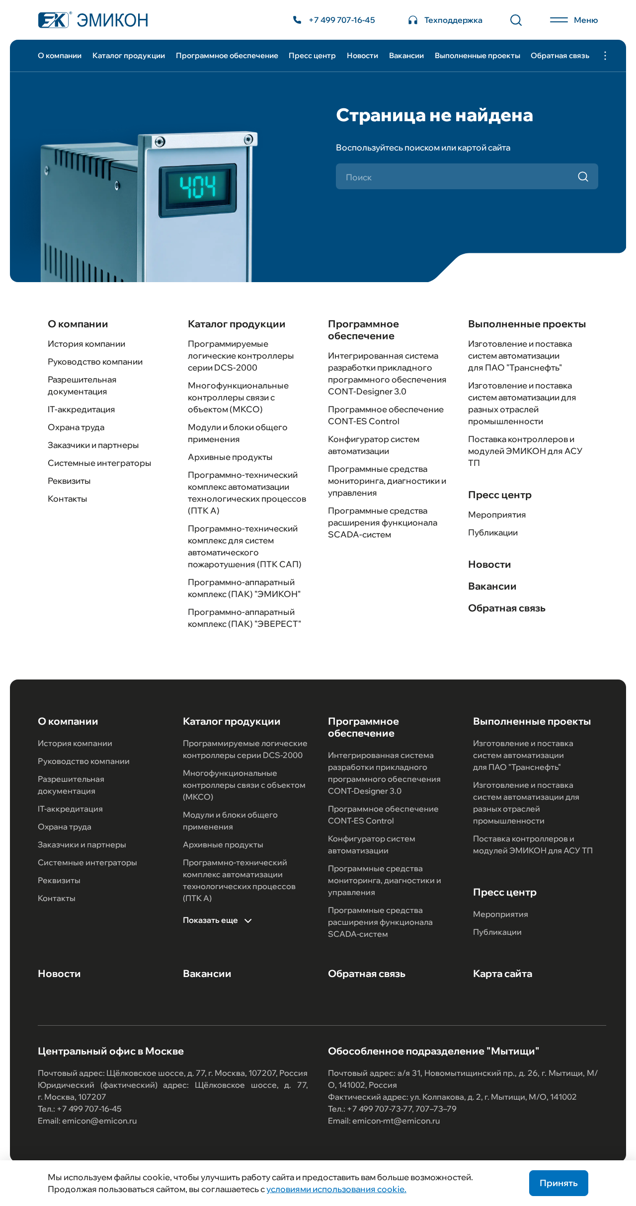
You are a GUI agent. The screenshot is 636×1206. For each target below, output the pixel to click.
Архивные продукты (230, 457)
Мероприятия (497, 514)
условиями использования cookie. (336, 1189)
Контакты (67, 498)
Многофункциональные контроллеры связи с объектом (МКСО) (238, 397)
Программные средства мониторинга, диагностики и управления (387, 480)
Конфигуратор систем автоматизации (371, 844)
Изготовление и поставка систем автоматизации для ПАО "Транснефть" (520, 355)
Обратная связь (560, 55)
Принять (559, 1183)
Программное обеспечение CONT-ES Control (383, 815)
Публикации (493, 532)
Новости (362, 55)
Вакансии (406, 55)
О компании (59, 55)
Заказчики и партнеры (93, 445)
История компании (86, 343)
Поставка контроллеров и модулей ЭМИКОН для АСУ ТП (525, 451)
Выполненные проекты (477, 55)
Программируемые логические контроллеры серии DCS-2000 (241, 355)
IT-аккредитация (81, 409)
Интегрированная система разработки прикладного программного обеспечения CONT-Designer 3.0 (384, 773)
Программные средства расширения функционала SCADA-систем (382, 522)
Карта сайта (502, 974)
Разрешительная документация (71, 785)
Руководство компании (95, 361)
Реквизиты (69, 480)
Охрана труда (76, 427)
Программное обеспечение (227, 55)
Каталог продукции (128, 55)
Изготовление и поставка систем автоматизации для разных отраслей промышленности (526, 803)
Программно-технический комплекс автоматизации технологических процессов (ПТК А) (239, 880)
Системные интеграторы (100, 462)
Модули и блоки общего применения (230, 820)
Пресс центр (312, 55)
